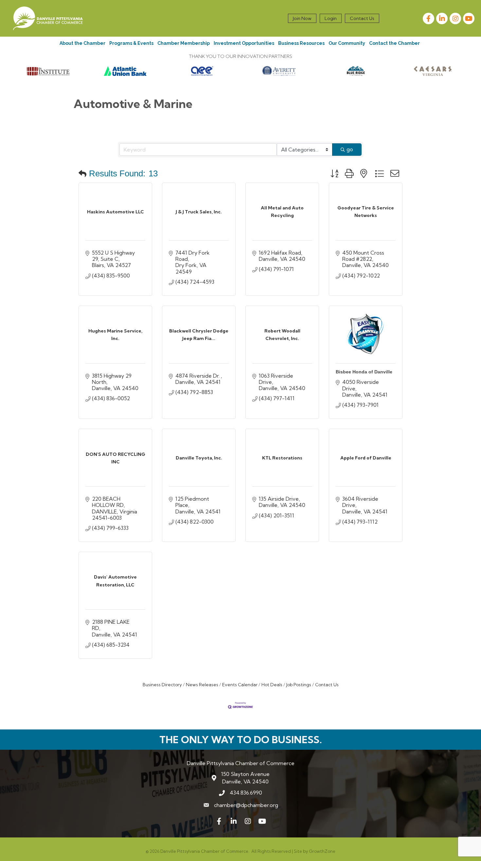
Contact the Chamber (394, 43)
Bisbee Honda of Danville (364, 371)
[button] (82, 173)
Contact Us (362, 18)
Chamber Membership (183, 43)
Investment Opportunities (244, 43)
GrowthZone (322, 851)
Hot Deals (271, 684)
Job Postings (298, 684)
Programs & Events (131, 43)
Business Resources (301, 43)
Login (331, 18)
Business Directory (162, 684)
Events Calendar (240, 684)
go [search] (350, 149)
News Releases (202, 684)
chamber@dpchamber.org (246, 805)
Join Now (302, 18)
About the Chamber (82, 43)
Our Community (347, 43)
